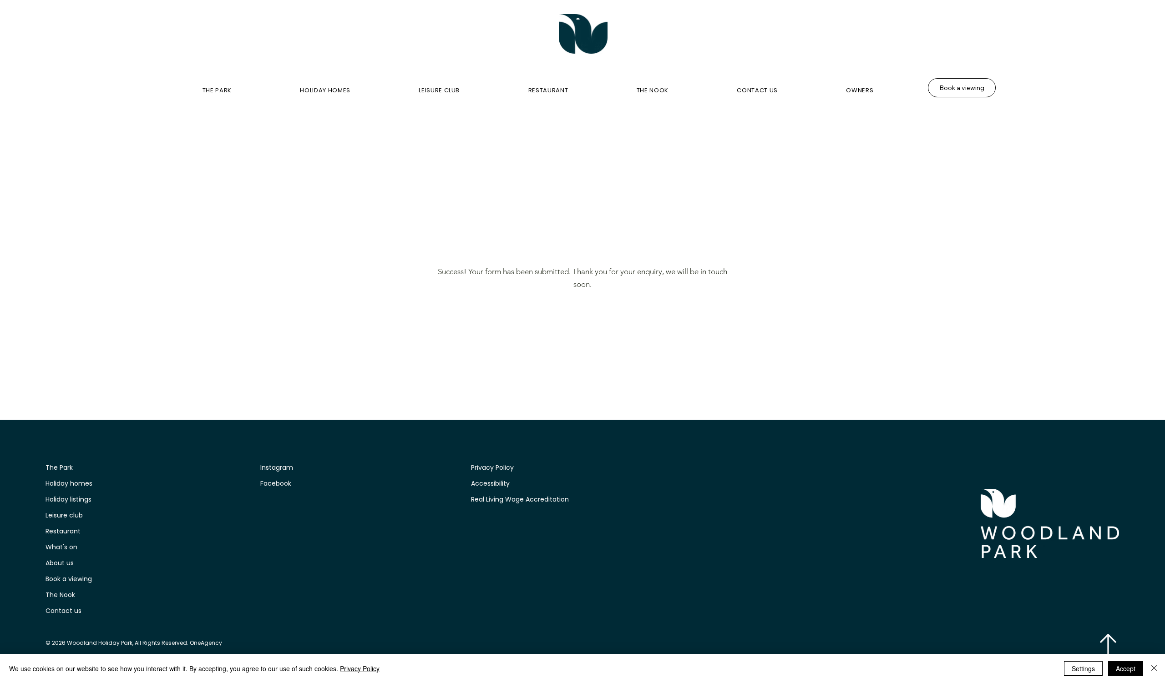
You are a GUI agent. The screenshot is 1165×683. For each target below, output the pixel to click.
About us (60, 562)
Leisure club (64, 515)
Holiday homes (69, 483)
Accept (1125, 668)
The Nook (60, 594)
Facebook (275, 483)
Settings (1083, 668)
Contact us (63, 610)
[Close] (1154, 668)
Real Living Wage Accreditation (521, 499)
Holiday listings (68, 499)
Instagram (276, 467)
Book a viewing (69, 578)
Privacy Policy (492, 467)
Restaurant (63, 531)
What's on (61, 547)
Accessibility (490, 483)
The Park (59, 467)
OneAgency (206, 643)
